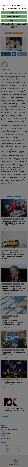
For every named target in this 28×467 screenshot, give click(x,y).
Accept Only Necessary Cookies (14, 16)
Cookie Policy (7, 9)
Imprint (2, 9)
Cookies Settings (14, 12)
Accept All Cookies (14, 20)
